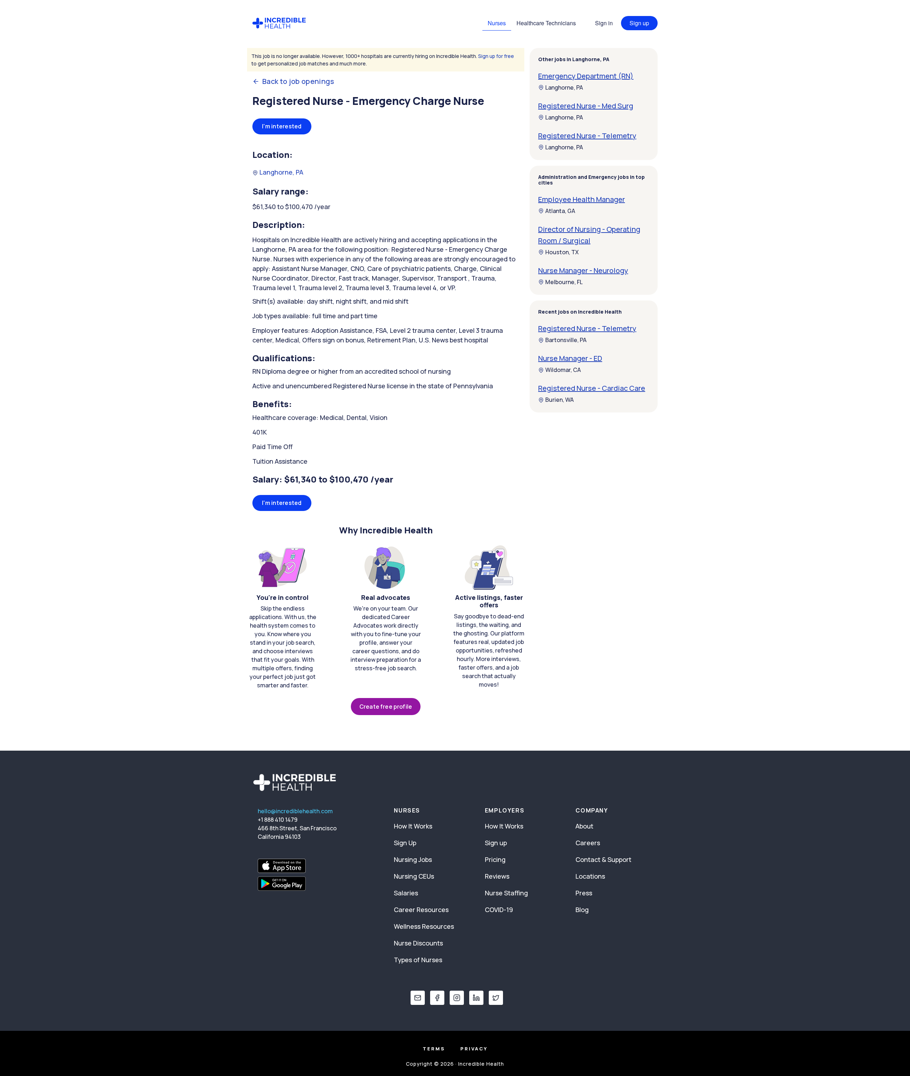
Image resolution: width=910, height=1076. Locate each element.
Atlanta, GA (560, 211)
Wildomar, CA (563, 370)
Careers (588, 842)
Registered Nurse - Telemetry (587, 135)
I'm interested (282, 126)
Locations (590, 876)
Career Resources (421, 909)
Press (584, 893)
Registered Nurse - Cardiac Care (591, 388)
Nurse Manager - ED (570, 358)
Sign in (604, 23)
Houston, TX (562, 252)
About (584, 826)
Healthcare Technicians (546, 23)
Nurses (497, 23)
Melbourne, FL (564, 282)
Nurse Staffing (506, 893)
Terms (434, 1048)
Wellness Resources (424, 926)
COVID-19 (499, 909)
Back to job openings (298, 81)
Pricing (495, 859)
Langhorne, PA (280, 172)
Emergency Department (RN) (585, 76)
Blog (582, 909)
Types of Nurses (418, 959)
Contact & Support (603, 859)
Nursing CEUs (414, 876)
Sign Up (405, 842)
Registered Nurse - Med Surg (585, 106)
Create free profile (385, 706)
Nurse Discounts (418, 943)
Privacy (474, 1048)
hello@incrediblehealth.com (295, 811)
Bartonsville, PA (566, 340)
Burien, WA (559, 400)
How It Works (413, 826)
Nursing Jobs (413, 859)
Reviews (497, 876)
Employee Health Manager (581, 199)
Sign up (639, 23)
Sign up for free (496, 56)
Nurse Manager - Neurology (583, 270)
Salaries (406, 893)
